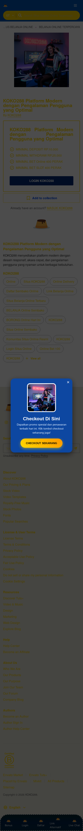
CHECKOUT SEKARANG (41, 443)
